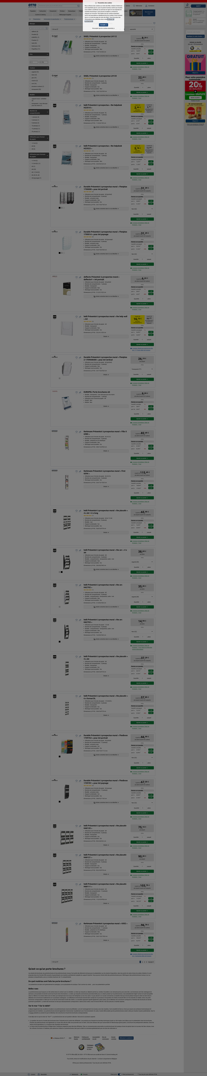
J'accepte (103, 25)
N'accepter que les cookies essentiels (102, 28)
